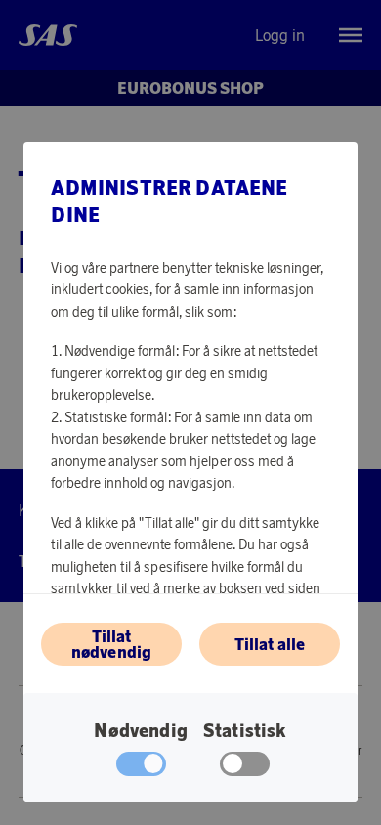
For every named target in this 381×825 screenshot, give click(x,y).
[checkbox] (245, 768)
